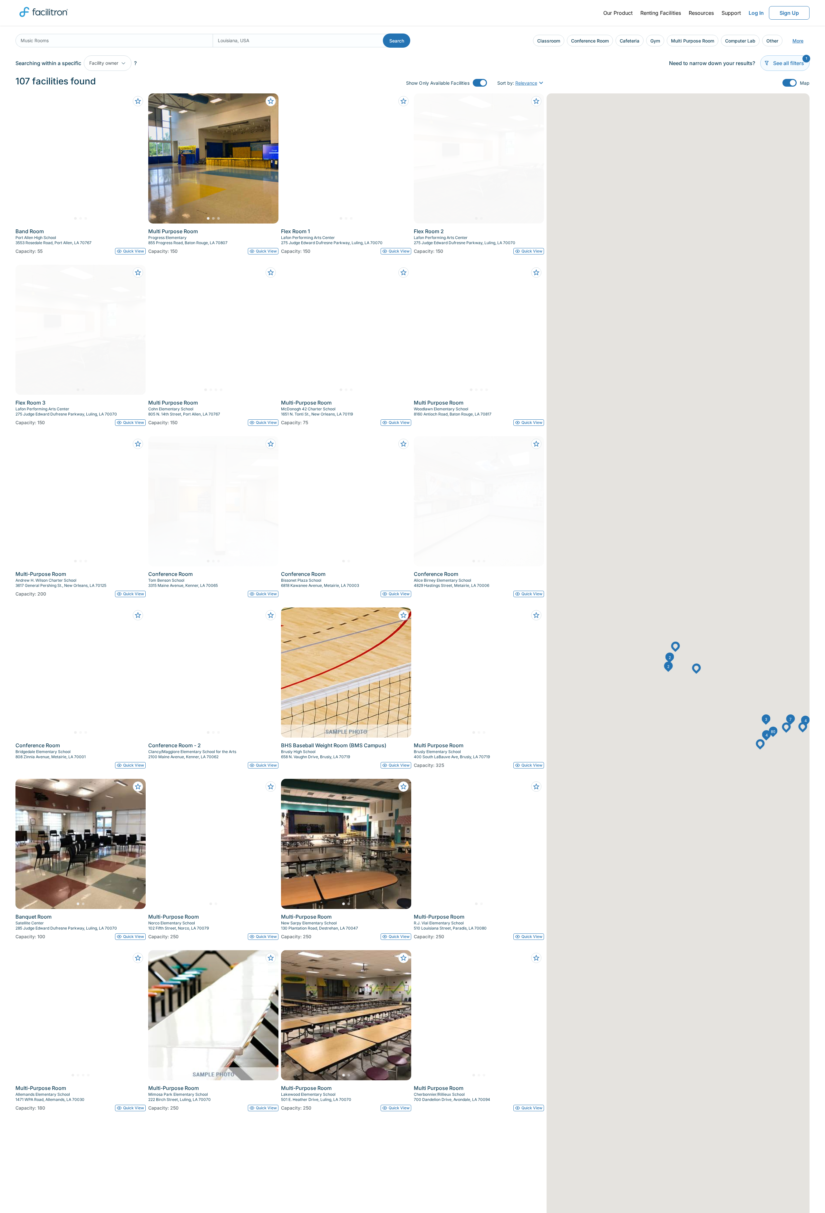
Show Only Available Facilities (438, 83)
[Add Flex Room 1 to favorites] (403, 101)
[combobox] (114, 40)
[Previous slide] (26, 158)
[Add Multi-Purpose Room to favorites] (403, 272)
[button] (669, 658)
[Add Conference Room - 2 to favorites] (271, 615)
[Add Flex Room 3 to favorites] (138, 272)
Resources (701, 13)
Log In (756, 13)
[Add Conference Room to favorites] (271, 444)
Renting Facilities (660, 13)
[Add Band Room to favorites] (138, 101)
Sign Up (789, 13)
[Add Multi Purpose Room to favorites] (271, 101)
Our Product (618, 13)
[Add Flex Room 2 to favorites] (536, 101)
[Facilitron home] (43, 19)
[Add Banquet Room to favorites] (138, 786)
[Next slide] (135, 158)
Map (805, 83)
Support (731, 13)
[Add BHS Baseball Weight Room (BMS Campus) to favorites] (403, 615)
